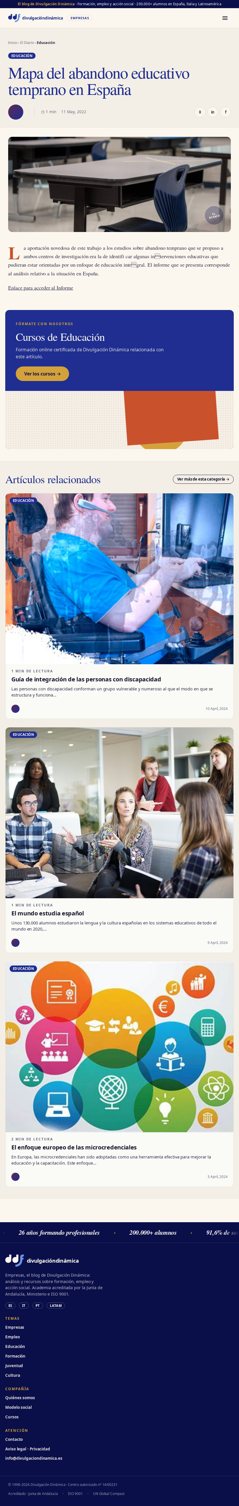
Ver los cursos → (42, 374)
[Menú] (225, 18)
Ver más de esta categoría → (203, 479)
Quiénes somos (20, 1397)
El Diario (27, 42)
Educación (15, 1346)
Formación (15, 1356)
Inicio (12, 42)
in (213, 112)
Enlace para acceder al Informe (40, 287)
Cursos (12, 1417)
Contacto (14, 1439)
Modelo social (18, 1407)
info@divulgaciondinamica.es (33, 1458)
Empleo (12, 1337)
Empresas (14, 1327)
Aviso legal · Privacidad (27, 1449)
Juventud (14, 1365)
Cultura (12, 1375)
